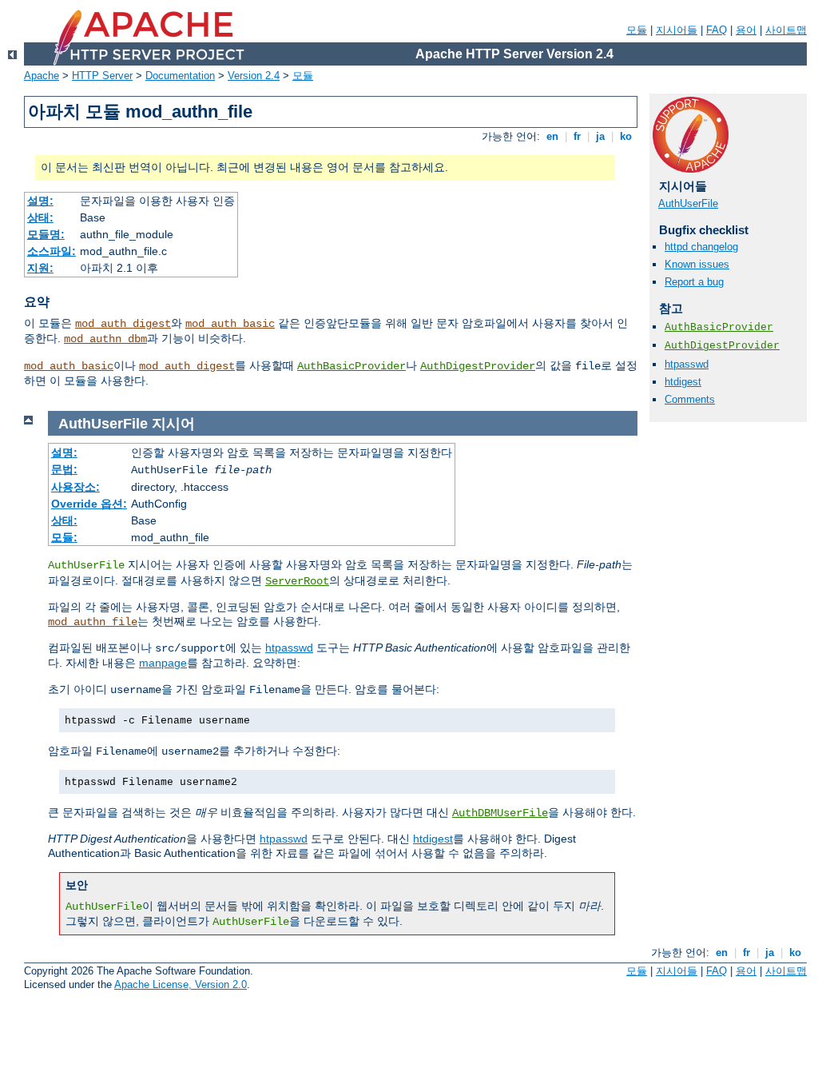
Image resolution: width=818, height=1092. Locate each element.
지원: (40, 267)
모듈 (636, 30)
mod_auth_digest (123, 323)
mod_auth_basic (230, 323)
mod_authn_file (92, 622)
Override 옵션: (89, 503)
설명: (40, 200)
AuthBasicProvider (351, 366)
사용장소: (75, 486)
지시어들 (676, 30)
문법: (64, 469)
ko (626, 136)
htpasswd (687, 364)
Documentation (180, 76)
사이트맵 (786, 30)
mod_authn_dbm (105, 339)
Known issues (697, 264)
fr (577, 136)
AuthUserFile (688, 203)
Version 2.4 (254, 76)
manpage (163, 662)
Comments (690, 399)
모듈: (64, 537)
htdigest (683, 382)
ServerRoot (297, 581)
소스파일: (51, 251)
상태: (40, 217)
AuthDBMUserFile (500, 813)
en (552, 136)
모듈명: (46, 234)
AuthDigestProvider (477, 366)
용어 (746, 30)
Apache (41, 76)
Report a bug (694, 282)
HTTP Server (102, 76)
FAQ (716, 30)
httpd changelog (701, 247)
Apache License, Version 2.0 (180, 984)
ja (600, 136)
